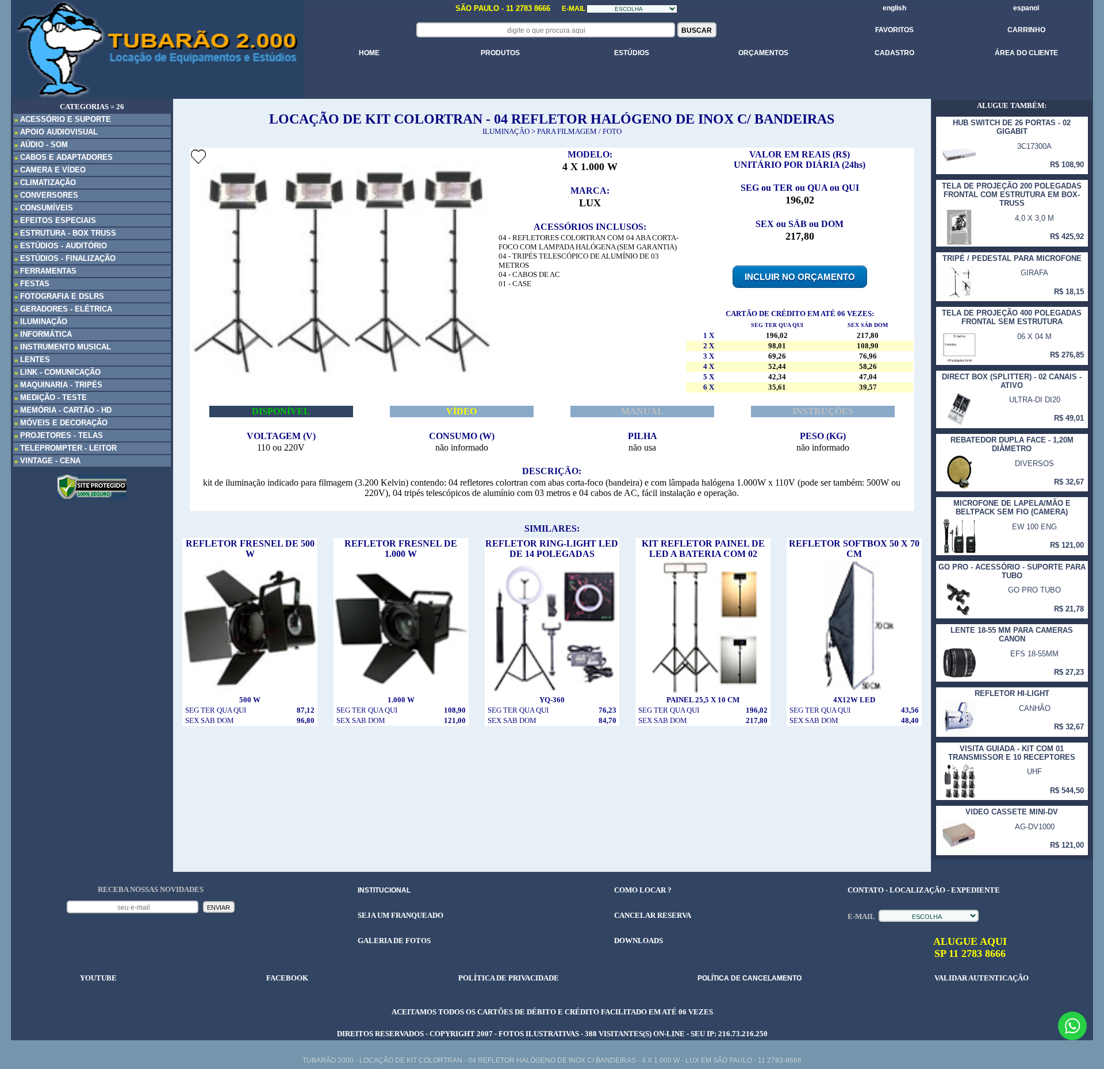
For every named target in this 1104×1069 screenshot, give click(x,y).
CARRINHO (1026, 30)
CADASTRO (894, 53)
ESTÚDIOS (631, 53)
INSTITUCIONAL (384, 890)
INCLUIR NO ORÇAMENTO (800, 277)
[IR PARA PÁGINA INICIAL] (157, 49)
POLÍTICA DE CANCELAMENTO (749, 978)
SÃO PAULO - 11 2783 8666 (504, 8)
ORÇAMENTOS (763, 53)
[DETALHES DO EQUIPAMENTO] (250, 624)
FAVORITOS (894, 30)
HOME (369, 53)
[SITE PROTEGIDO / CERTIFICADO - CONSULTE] (91, 496)
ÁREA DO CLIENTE (1026, 53)
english (894, 8)
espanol (1026, 8)
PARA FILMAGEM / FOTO (579, 131)
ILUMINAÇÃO (506, 131)
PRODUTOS (500, 53)
